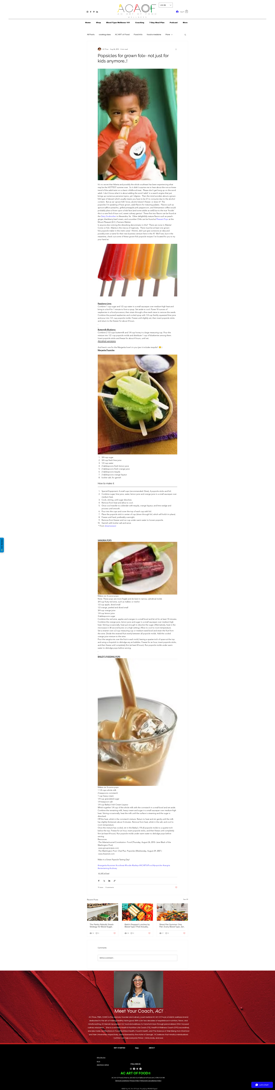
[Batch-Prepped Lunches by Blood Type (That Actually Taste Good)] (137, 912)
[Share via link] (115, 881)
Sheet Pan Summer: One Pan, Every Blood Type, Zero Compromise (172, 925)
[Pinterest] (94, 12)
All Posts (91, 35)
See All (185, 899)
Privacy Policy (135, 1081)
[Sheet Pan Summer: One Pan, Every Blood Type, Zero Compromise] (172, 912)
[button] (186, 11)
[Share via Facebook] (99, 881)
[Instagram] (87, 12)
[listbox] (166, 5)
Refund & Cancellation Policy (151, 1081)
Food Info (138, 35)
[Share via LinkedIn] (109, 881)
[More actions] (176, 49)
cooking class (105, 35)
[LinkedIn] (97, 12)
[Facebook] (91, 12)
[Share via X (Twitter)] (104, 881)
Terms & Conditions (122, 1081)
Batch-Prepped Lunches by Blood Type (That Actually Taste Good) (137, 925)
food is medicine (154, 35)
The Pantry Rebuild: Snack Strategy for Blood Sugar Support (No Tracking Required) (102, 925)
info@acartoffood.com (146, 1078)
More (167, 35)
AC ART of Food (122, 35)
